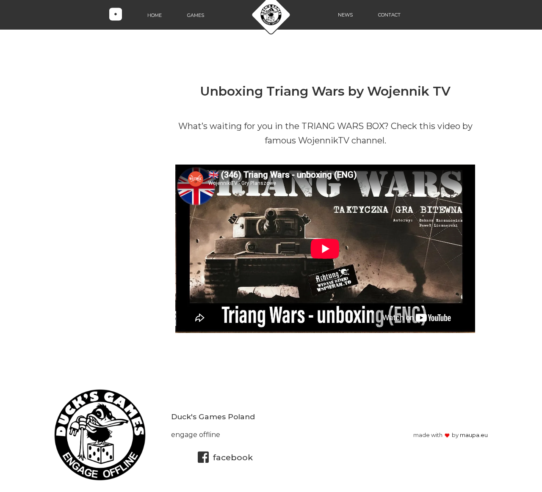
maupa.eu (474, 435)
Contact (389, 15)
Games (195, 15)
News (345, 15)
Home (154, 15)
